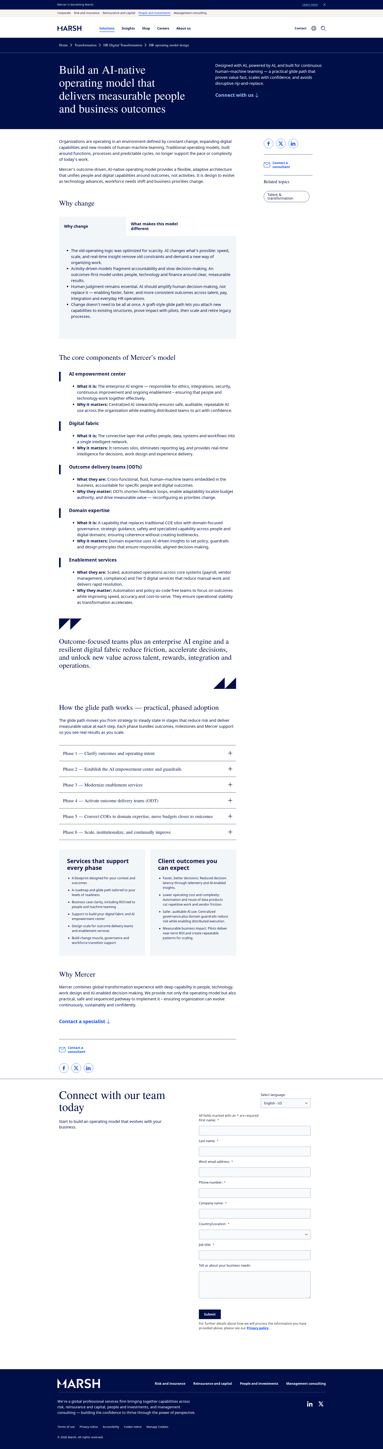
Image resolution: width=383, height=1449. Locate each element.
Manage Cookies (157, 1427)
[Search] (323, 28)
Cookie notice (133, 1427)
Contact (301, 28)
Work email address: (214, 1161)
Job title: (205, 1244)
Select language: (273, 1095)
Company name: (211, 1203)
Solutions (107, 28)
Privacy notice (89, 1427)
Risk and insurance (87, 13)
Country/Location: (212, 1224)
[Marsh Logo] (78, 1384)
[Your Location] (314, 28)
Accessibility (111, 1427)
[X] (321, 1404)
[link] (63, 1068)
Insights (128, 28)
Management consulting (190, 13)
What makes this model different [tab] (154, 226)
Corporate (64, 13)
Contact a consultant (76, 1050)
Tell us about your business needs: (225, 1265)
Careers (163, 28)
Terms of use (66, 1427)
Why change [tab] (76, 226)
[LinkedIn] (310, 1404)
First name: (207, 1120)
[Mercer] (74, 28)
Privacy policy (257, 1328)
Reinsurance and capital (119, 13)
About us (183, 28)
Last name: (207, 1141)
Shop (146, 28)
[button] (324, 5)
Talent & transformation (280, 196)
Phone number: (211, 1182)
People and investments (154, 13)
